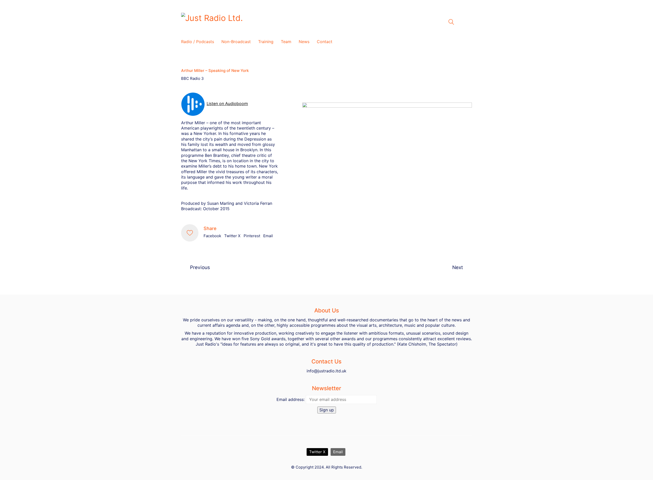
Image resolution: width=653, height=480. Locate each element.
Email (268, 235)
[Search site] (451, 22)
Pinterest (252, 235)
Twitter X (232, 235)
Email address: (291, 399)
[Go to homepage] (245, 22)
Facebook (212, 235)
